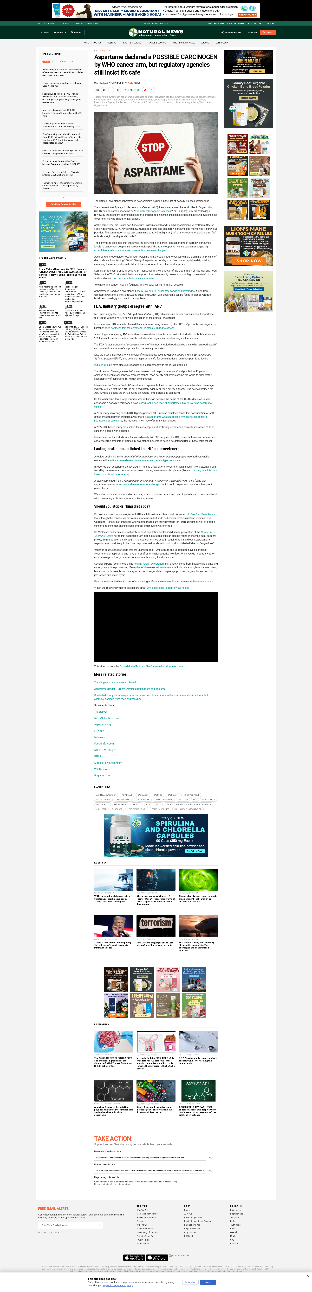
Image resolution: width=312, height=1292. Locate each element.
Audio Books (92, 23)
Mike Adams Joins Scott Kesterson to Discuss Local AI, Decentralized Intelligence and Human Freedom (50, 292)
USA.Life (234, 1244)
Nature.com (100, 737)
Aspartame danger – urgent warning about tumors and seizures (130, 688)
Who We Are (142, 1210)
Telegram (234, 1217)
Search (273, 23)
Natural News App (192, 1225)
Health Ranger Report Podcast (197, 1221)
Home (38, 23)
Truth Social (235, 1225)
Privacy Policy (143, 1240)
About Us (252, 23)
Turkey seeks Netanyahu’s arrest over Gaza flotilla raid (61, 84)
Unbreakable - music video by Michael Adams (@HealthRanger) (76, 312)
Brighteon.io (235, 1210)
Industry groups (103, 364)
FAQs (261, 23)
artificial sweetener (110, 97)
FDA (138, 99)
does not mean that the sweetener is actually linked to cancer (139, 328)
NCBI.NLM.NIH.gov (105, 750)
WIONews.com (102, 769)
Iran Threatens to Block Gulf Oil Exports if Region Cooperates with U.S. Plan (62, 113)
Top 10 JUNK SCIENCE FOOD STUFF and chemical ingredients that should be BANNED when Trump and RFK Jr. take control (113, 1062)
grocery (186, 99)
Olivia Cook (117, 82)
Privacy (105, 1267)
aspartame (126, 97)
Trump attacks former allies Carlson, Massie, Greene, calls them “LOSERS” (61, 162)
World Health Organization (188, 809)
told (200, 514)
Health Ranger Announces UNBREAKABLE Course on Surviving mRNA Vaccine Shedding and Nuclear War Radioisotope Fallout (75, 294)
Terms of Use (143, 1244)
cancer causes (190, 97)
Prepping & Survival (184, 43)
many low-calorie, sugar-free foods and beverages (166, 291)
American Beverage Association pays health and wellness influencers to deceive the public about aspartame (113, 1111)
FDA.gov (99, 730)
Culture (111, 43)
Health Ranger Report (51, 258)
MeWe (233, 1236)
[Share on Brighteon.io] (104, 90)
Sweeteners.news (202, 581)
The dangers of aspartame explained (115, 682)
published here (128, 1271)
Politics (97, 43)
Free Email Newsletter (146, 1217)
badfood (149, 97)
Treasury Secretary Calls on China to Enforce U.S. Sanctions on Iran (60, 173)
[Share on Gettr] (145, 90)
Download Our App (235, 23)
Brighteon (49, 23)
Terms (112, 1267)
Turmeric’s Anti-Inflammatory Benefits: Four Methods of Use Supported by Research (62, 185)
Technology (221, 43)
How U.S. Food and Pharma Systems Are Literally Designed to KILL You (62, 152)
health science (198, 99)
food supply (161, 99)
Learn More (190, 1282)
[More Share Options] (152, 90)
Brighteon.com (102, 775)
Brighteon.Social (237, 1214)
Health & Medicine (131, 43)
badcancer (138, 97)
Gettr (232, 1229)
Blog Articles (190, 1232)
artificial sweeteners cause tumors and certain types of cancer (145, 460)
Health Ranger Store (193, 1217)
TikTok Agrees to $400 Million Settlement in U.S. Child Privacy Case (61, 125)
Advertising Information (147, 1232)
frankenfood (174, 99)
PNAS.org (99, 756)
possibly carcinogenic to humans (153, 211)
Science (205, 43)
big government (174, 97)
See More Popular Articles (63, 204)
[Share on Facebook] (111, 90)
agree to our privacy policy (118, 1285)
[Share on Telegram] (125, 90)
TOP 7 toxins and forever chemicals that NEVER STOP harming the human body (198, 1061)
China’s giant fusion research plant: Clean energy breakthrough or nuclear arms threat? (198, 899)
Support (140, 1221)
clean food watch (115, 99)
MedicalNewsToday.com (108, 762)
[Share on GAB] (138, 90)
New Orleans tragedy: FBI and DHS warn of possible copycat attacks (154, 944)
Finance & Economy (157, 43)
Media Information (145, 1229)
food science (147, 99)
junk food (146, 102)
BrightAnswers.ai (216, 23)
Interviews (78, 23)
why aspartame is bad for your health (168, 587)
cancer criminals (207, 97)
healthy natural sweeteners (149, 563)
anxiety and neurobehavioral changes (140, 484)
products (156, 102)
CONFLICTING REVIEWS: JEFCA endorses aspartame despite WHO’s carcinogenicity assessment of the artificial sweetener (198, 1111)
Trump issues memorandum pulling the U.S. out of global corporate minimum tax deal (112, 945)
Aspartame (107, 51)
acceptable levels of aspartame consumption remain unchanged (130, 250)
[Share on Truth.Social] (131, 90)
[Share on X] (118, 90)
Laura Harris (112, 939)
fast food (130, 99)
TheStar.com (101, 711)
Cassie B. (110, 893)
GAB (232, 1240)
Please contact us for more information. (112, 1184)
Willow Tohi (153, 893)
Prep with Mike (64, 23)
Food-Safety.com (104, 743)
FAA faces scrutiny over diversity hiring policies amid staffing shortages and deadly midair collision (196, 946)
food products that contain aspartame (133, 278)
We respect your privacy (48, 1232)
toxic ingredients (190, 102)
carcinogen (100, 99)
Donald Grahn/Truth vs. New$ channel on (151, 666)
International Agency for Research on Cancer (117, 102)
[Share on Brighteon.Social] (97, 90)
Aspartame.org (102, 724)
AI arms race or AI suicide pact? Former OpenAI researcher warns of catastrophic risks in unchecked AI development (155, 900)
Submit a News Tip (145, 1236)
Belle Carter (196, 939)
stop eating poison (171, 102)
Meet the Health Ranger (147, 1214)
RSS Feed (188, 1236)
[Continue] (99, 1225)
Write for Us (142, 1225)
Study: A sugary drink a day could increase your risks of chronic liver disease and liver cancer (154, 1110)
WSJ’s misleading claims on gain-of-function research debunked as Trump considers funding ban (113, 899)
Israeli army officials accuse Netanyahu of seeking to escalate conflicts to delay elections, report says (62, 72)
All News (188, 1214)
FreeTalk (234, 1232)
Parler (232, 1221)
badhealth (160, 97)
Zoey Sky (152, 939)
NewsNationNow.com (106, 718)
